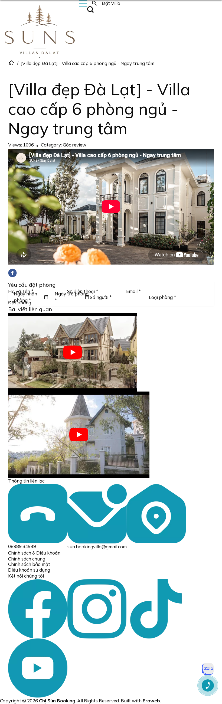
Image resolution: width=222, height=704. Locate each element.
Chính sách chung (26, 559)
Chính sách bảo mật (29, 564)
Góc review (74, 145)
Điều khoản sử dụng (29, 570)
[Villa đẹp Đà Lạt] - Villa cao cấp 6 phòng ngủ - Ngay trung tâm (87, 63)
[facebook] (12, 273)
